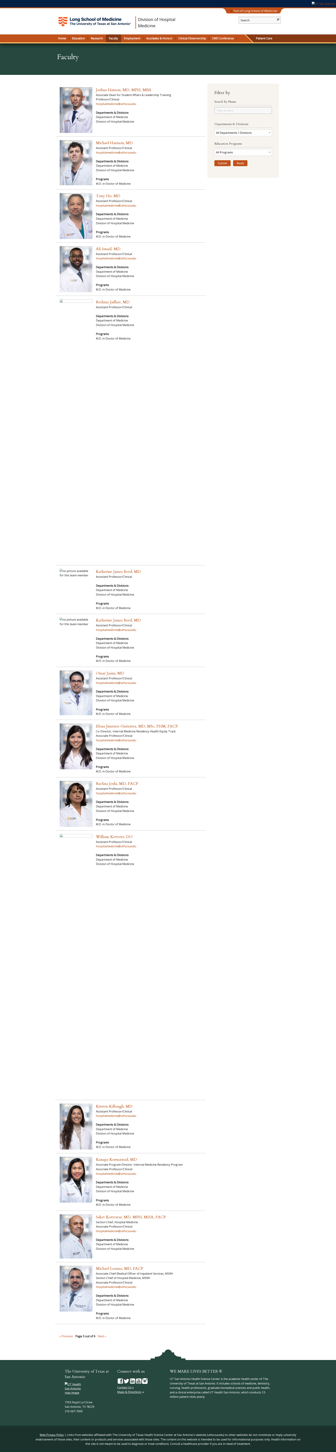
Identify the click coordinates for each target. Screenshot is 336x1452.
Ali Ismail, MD (108, 249)
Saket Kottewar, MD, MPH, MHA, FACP (131, 1217)
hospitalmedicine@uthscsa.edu (116, 104)
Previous (67, 1336)
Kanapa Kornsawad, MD (116, 1159)
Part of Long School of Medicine (255, 11)
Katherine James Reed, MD (118, 571)
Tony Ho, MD (108, 196)
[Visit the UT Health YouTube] (139, 1381)
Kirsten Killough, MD (114, 1106)
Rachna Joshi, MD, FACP (117, 783)
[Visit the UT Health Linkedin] (133, 1381)
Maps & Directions (129, 1392)
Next (101, 1336)
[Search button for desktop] (278, 19)
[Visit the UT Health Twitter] (126, 1381)
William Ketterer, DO (114, 836)
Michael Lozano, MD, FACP (119, 1268)
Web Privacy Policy (52, 1435)
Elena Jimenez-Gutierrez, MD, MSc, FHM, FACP (137, 726)
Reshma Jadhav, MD (113, 302)
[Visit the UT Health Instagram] (145, 1381)
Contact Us (124, 1387)
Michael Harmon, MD (114, 143)
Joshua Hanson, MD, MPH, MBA (123, 90)
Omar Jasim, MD (110, 673)
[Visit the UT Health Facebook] (120, 1381)
